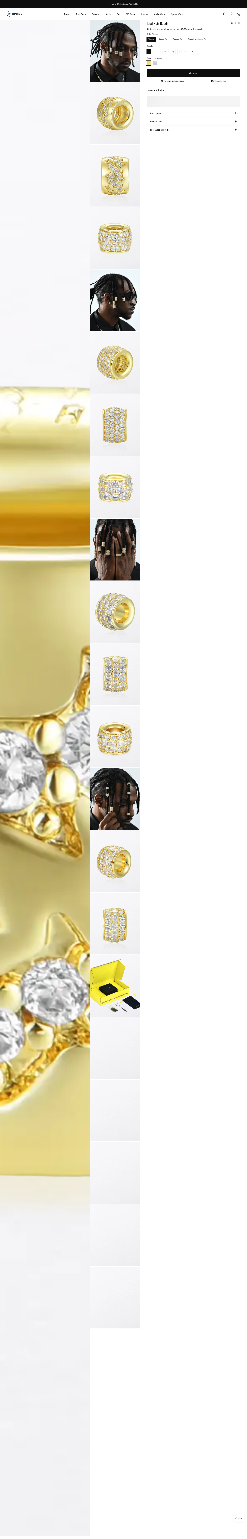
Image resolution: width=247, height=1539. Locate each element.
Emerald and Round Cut (197, 39)
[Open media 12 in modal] (115, 425)
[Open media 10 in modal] (115, 300)
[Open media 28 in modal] (115, 923)
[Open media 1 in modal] (45, 778)
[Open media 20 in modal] (115, 674)
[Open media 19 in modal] (115, 612)
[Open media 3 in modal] (115, 113)
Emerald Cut (178, 39)
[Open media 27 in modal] (115, 861)
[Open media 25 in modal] (115, 736)
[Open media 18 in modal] (115, 549)
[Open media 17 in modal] (115, 487)
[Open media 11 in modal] (115, 362)
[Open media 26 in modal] (115, 799)
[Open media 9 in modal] (115, 238)
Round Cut (163, 39)
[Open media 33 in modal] (115, 986)
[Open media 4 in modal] (115, 176)
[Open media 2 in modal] (115, 51)
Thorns (151, 39)
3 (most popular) (167, 51)
